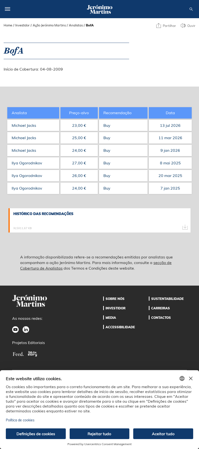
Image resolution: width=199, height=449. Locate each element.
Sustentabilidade (167, 299)
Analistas (76, 25)
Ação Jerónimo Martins (49, 25)
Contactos (161, 318)
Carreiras (160, 308)
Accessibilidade (120, 327)
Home (8, 25)
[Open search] (191, 9)
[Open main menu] (7, 9)
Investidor (22, 25)
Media (111, 318)
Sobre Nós (115, 299)
